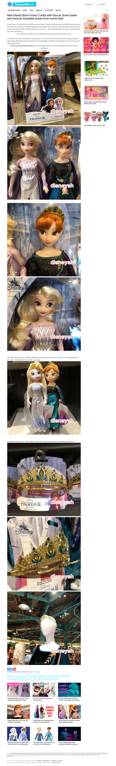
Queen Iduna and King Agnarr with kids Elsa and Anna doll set (43, 721)
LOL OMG (82, 753)
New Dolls (54, 679)
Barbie (11, 753)
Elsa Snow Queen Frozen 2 (52, 676)
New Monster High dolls (80, 754)
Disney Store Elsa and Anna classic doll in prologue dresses (69, 721)
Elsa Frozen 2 (61, 753)
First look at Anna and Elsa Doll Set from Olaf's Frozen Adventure (43, 743)
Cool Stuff (49, 10)
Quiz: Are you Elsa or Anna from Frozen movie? (42, 699)
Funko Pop (71, 753)
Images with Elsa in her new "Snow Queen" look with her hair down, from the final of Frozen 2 (18, 699)
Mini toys (101, 753)
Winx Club (98, 754)
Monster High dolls (43, 754)
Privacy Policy (56, 762)
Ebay (45, 29)
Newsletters (46, 761)
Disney (30, 753)
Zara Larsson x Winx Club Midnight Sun (96, 55)
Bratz (27, 753)
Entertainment (14, 10)
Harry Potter (77, 753)
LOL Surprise (87, 753)
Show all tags (10, 756)
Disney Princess (41, 753)
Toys (31, 10)
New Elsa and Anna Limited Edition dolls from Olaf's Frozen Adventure (18, 743)
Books (58, 10)
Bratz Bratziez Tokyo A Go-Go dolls (94, 125)
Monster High (35, 754)
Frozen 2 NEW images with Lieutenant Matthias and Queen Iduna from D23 (68, 743)
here (35, 46)
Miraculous (105, 753)
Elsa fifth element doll (13, 679)
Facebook (102, 4)
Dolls (25, 10)
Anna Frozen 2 (12, 676)
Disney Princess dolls (50, 753)
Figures (39, 10)
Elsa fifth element (65, 676)
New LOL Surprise (71, 754)
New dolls (64, 754)
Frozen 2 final (46, 679)
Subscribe (89, 4)
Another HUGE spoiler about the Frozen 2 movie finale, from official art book (69, 699)
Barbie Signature (22, 753)
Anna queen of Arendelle (36, 676)
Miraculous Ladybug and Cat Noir (24, 754)
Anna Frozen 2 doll (23, 676)
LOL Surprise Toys (94, 753)
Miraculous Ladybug (11, 754)
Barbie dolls (15, 753)
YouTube (60, 761)
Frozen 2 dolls (36, 679)
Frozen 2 (28, 679)
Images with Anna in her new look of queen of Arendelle (18, 721)
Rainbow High (90, 754)
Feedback (39, 761)
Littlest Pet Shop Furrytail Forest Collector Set (93, 79)
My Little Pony (51, 754)
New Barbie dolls (58, 754)
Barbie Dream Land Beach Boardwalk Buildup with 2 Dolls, (95, 103)
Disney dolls (35, 753)
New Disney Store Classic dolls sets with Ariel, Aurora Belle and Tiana (96, 32)
